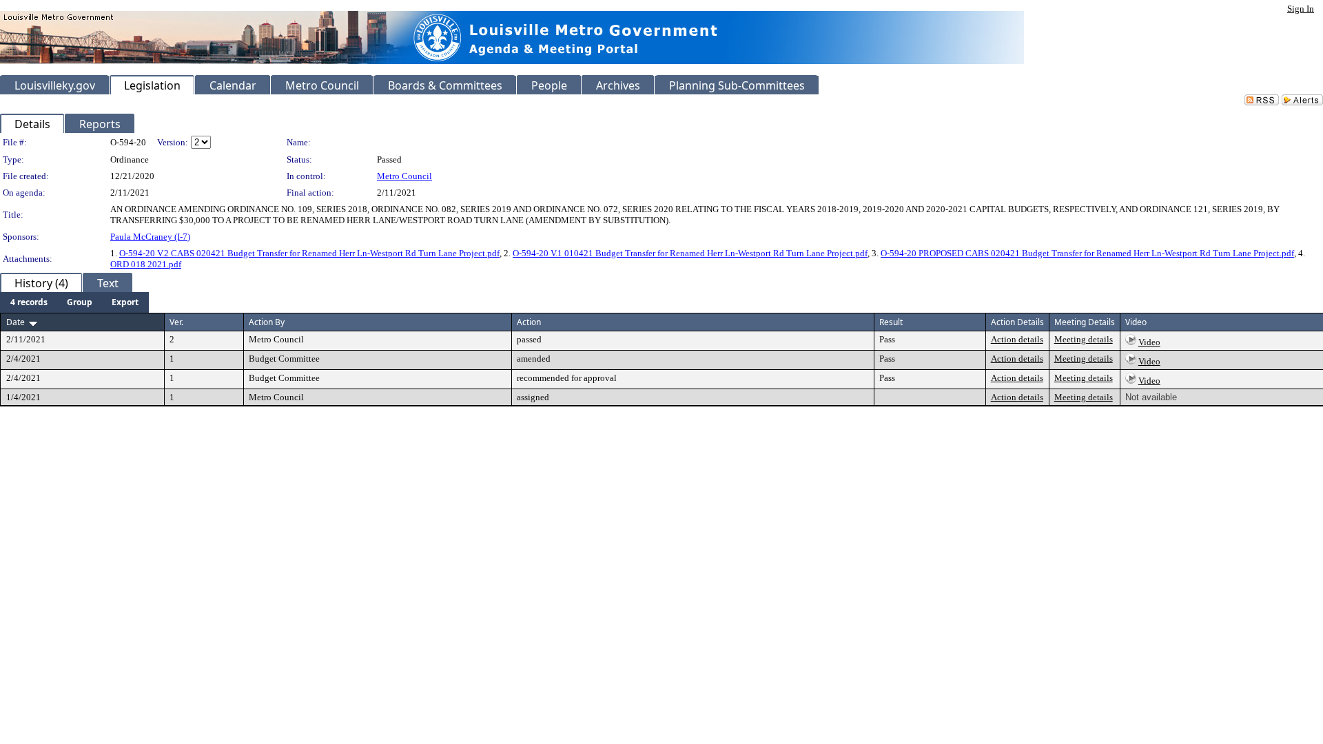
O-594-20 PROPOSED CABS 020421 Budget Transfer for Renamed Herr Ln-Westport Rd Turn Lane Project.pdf (1087, 253)
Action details (1017, 339)
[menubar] (74, 302)
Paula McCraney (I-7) (150, 236)
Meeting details (1083, 339)
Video (1149, 342)
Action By (267, 322)
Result (891, 322)
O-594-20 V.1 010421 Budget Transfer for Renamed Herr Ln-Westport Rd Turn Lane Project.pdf (690, 253)
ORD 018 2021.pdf (145, 264)
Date (15, 322)
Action (529, 322)
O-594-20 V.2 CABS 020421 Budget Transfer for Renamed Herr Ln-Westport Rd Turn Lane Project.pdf (309, 253)
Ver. (176, 322)
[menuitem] (29, 302)
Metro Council (404, 176)
